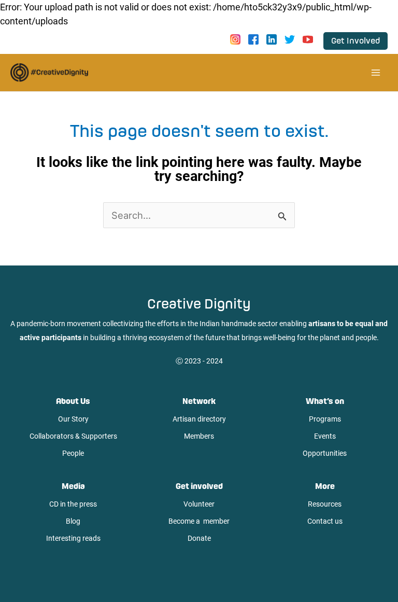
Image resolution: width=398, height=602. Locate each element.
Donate (199, 538)
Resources (325, 504)
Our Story (73, 419)
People (73, 453)
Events (325, 436)
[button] (355, 41)
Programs (325, 419)
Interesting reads (73, 538)
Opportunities (325, 453)
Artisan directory (199, 419)
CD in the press (73, 504)
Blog (73, 521)
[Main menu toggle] (375, 72)
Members (199, 436)
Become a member (199, 521)
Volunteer (199, 504)
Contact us (325, 521)
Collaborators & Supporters (73, 436)
